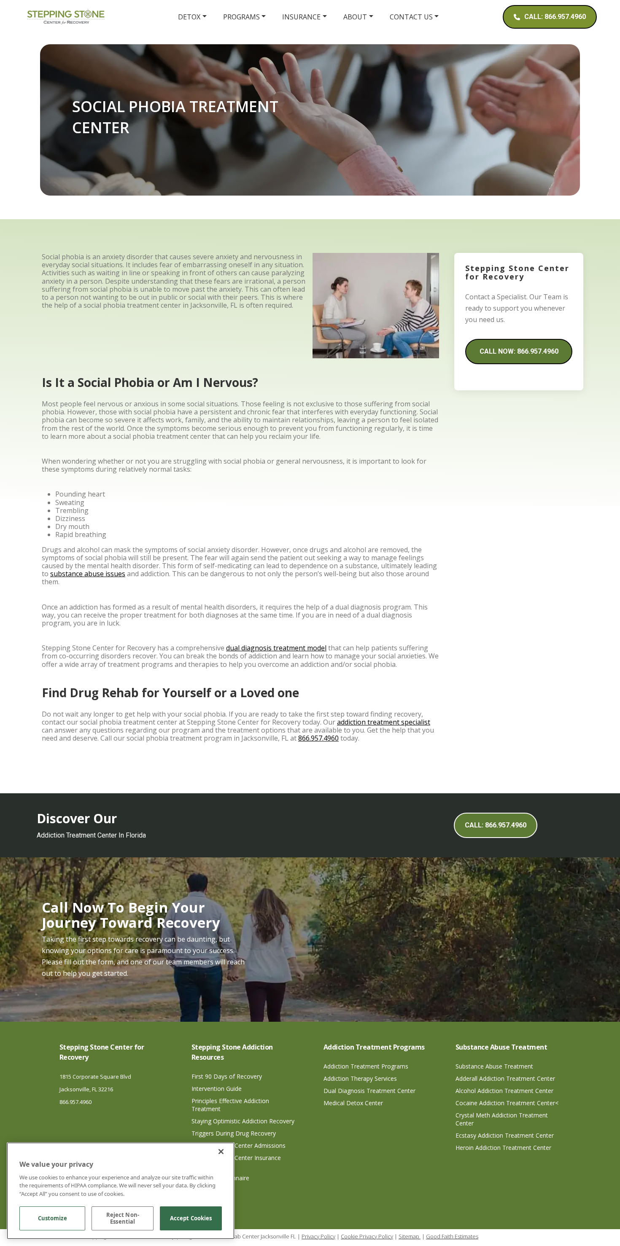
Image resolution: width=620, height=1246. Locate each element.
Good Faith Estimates (452, 1236)
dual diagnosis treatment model (276, 648)
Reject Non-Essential (122, 1218)
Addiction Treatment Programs (365, 1066)
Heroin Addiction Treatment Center (503, 1148)
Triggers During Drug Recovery (233, 1133)
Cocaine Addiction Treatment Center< (507, 1103)
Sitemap (410, 1236)
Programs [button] (241, 16)
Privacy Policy (318, 1236)
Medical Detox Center (353, 1103)
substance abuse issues (87, 573)
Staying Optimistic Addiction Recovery (242, 1121)
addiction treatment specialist (383, 722)
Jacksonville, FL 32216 (86, 1089)
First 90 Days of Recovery (226, 1076)
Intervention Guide (216, 1089)
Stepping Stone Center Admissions (238, 1145)
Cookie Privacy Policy (367, 1236)
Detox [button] (189, 16)
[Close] (221, 1151)
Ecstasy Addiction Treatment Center (505, 1135)
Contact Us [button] (411, 16)
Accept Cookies (191, 1218)
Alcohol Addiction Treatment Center (504, 1091)
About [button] (355, 16)
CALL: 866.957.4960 (495, 825)
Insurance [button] (301, 16)
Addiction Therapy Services (360, 1078)
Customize (52, 1218)
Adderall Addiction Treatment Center (505, 1078)
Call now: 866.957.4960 (519, 351)
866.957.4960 (318, 738)
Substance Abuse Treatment (494, 1066)
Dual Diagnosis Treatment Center (369, 1091)
